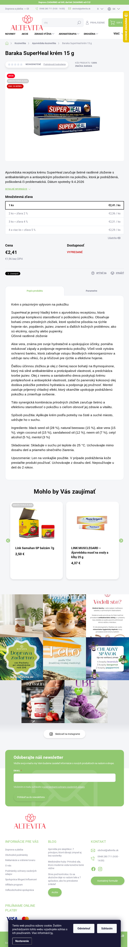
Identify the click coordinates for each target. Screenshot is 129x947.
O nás (8, 865)
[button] (36, 554)
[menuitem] (11, 34)
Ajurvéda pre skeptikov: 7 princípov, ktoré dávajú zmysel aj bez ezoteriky (64, 852)
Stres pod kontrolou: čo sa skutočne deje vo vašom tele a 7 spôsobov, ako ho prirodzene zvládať (64, 879)
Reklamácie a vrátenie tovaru (20, 860)
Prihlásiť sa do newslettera (31, 797)
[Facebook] (93, 868)
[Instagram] (100, 868)
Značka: (83, 66)
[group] (37, 540)
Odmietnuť (83, 928)
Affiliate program (14, 884)
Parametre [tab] (91, 290)
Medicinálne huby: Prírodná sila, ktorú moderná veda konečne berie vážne (66, 865)
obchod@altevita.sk (108, 850)
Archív (55, 892)
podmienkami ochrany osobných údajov (64, 787)
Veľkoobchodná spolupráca (19, 890)
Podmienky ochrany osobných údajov (21, 873)
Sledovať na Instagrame (67, 734)
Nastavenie (22, 941)
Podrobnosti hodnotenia (55, 64)
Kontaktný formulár (107, 880)
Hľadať (79, 22)
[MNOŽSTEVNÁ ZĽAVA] (36, 525)
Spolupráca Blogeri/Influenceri (21, 879)
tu (51, 933)
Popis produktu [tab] (35, 290)
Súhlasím (107, 928)
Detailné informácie (16, 189)
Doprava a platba (14, 8)
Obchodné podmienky (16, 855)
